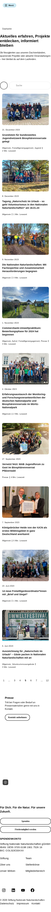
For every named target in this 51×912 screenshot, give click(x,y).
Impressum (23, 903)
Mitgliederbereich (35, 871)
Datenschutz (7, 903)
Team (29, 858)
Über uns (5, 864)
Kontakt (36, 903)
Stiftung (4, 858)
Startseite (7, 29)
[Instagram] (4, 890)
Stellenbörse (33, 864)
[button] (9, 5)
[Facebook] (32, 890)
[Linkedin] (13, 890)
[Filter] (4, 85)
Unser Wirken (7, 871)
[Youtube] (23, 890)
